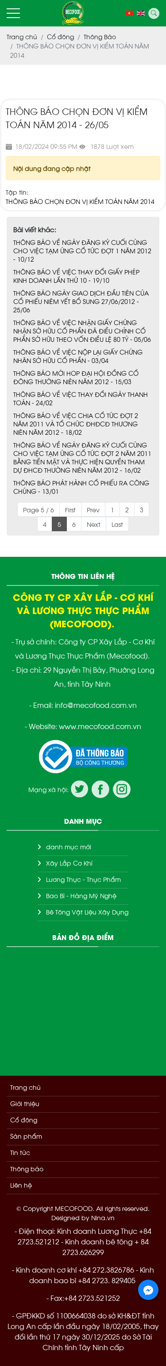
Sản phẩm (26, 1136)
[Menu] (13, 13)
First (70, 509)
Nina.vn (103, 1217)
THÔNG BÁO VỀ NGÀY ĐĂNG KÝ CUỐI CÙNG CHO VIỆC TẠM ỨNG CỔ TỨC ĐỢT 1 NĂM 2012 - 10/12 (82, 250)
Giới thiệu (24, 1103)
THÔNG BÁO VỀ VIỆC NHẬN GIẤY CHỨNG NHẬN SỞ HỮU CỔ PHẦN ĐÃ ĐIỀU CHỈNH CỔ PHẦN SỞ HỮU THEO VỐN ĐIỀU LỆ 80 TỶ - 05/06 (82, 330)
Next (93, 524)
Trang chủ (25, 1087)
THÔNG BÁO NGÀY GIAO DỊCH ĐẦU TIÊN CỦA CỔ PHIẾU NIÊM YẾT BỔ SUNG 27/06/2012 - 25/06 (81, 301)
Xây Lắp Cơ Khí (69, 863)
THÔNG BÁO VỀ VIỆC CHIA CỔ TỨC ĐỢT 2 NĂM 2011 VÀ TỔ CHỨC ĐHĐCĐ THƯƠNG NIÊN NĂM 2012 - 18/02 (75, 423)
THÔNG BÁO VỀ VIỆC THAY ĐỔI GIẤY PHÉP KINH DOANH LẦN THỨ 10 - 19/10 (76, 275)
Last (117, 524)
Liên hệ (21, 1185)
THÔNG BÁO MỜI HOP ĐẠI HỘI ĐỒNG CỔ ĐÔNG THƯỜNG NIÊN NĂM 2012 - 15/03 (76, 377)
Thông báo (26, 1168)
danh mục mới (68, 846)
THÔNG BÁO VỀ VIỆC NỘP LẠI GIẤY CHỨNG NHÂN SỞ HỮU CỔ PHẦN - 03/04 (78, 356)
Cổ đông (23, 1119)
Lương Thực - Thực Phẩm (83, 879)
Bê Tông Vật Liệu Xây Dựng (87, 911)
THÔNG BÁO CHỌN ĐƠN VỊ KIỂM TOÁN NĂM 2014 (80, 201)
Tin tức (20, 1152)
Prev (93, 509)
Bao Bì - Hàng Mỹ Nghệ (81, 895)
